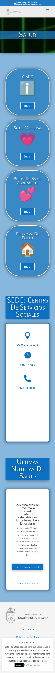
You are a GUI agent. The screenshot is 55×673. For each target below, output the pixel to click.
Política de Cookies (27, 637)
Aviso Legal (27, 629)
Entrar (28, 106)
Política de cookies (32, 665)
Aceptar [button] (19, 665)
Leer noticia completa (27, 567)
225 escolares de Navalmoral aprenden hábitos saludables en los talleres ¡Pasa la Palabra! (27, 514)
